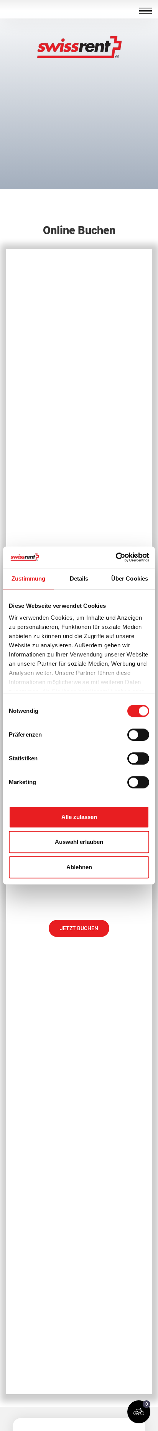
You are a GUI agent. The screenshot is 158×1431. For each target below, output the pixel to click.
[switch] (138, 735)
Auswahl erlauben (79, 842)
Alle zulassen (79, 817)
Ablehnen (79, 867)
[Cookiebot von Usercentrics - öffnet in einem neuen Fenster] (115, 557)
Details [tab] (79, 578)
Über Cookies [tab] (129, 578)
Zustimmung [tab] (29, 578)
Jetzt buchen (79, 928)
